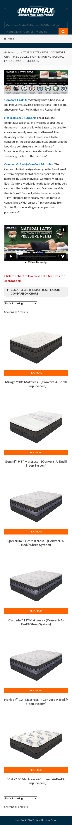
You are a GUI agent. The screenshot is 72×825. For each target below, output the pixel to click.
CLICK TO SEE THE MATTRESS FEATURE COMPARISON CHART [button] (35, 291)
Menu (11, 38)
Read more (36, 372)
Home (11, 52)
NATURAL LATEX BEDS (34, 52)
